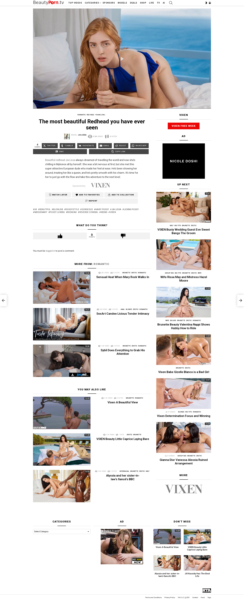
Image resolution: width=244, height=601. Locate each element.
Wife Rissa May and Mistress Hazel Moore (183, 278)
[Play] (122, 58)
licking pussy (131, 209)
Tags (209, 597)
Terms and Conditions (153, 597)
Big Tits (178, 225)
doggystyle (72, 209)
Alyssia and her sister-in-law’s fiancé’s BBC (122, 477)
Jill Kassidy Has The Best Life (197, 574)
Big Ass (173, 320)
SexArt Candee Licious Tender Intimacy (122, 313)
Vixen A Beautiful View (123, 402)
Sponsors (109, 3)
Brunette (126, 273)
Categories (92, 3)
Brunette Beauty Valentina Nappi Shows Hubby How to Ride (183, 326)
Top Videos (75, 3)
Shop (143, 3)
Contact (195, 597)
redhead (60, 160)
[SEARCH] (171, 3)
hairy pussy (102, 209)
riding (104, 212)
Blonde (129, 309)
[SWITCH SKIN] (206, 3)
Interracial (124, 471)
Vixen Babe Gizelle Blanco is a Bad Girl (183, 372)
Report (93, 201)
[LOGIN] (210, 3)
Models (122, 3)
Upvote (60, 236)
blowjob (58, 209)
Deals (133, 3)
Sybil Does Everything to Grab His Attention (123, 352)
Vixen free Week (184, 125)
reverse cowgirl (88, 212)
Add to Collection (123, 195)
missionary (41, 212)
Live (151, 3)
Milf (147, 471)
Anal (123, 309)
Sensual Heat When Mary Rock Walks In (122, 277)
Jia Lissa (70, 160)
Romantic (101, 263)
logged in (50, 250)
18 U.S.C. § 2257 (183, 597)
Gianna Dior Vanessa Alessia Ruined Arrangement (184, 461)
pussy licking (57, 212)
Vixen (113, 212)
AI (164, 3)
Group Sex (169, 273)
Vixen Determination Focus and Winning (183, 416)
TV (158, 3)
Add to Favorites (89, 195)
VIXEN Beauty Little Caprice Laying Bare (122, 439)
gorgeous (87, 209)
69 (36, 209)
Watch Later (59, 195)
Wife (199, 273)
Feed (203, 597)
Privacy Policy (170, 597)
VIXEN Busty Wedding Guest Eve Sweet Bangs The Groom (183, 231)
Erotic (134, 273)
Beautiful (50, 160)
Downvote (123, 236)
